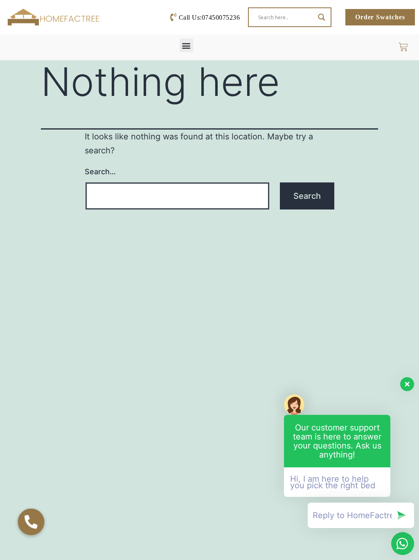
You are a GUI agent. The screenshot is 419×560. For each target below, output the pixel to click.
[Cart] (407, 47)
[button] (186, 45)
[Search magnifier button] (321, 17)
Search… (100, 171)
